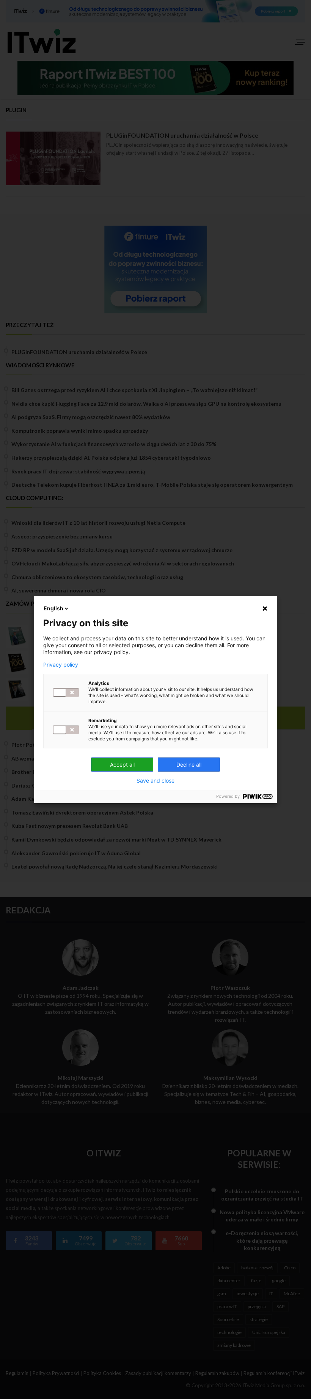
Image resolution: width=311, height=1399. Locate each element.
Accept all (122, 764)
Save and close (155, 781)
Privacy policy (60, 665)
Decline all (188, 764)
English (53, 608)
